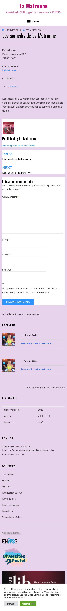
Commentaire (10, 196)
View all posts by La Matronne (18, 145)
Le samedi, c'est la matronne (36, 343)
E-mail (6, 254)
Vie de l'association (12, 517)
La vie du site (9, 498)
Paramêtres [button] (11, 604)
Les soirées (12, 86)
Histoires (7, 486)
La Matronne (33, 6)
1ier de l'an (8, 474)
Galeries (6, 480)
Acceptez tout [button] (28, 604)
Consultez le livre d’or (13, 454)
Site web (7, 269)
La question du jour (12, 492)
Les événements (10, 504)
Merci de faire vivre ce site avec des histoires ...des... (29, 450)
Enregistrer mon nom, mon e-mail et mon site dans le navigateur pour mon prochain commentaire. (29, 290)
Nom (5, 239)
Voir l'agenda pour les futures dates (45, 387)
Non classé (8, 511)
